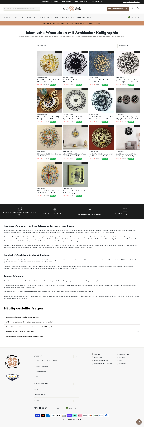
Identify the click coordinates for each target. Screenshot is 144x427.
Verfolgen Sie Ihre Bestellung (131, 2)
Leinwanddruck (42, 366)
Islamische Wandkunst (56, 296)
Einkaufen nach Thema (64, 17)
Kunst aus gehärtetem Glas (47, 361)
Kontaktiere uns (40, 394)
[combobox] (22, 9)
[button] (139, 422)
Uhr (37, 376)
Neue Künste (19, 17)
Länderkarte (41, 371)
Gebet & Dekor (45, 17)
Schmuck (37, 389)
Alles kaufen (95, 2)
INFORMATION (38, 400)
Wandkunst (31, 17)
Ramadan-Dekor (83, 17)
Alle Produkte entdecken (117, 9)
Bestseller (7, 17)
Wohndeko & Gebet (41, 383)
